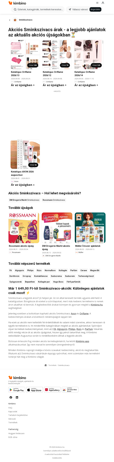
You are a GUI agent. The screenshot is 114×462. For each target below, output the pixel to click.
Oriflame (84, 313)
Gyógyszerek (15, 282)
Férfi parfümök (73, 282)
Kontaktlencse (41, 276)
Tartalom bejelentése (18, 415)
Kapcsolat (12, 411)
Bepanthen (30, 282)
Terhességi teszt (86, 276)
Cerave (83, 270)
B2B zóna (12, 437)
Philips (30, 270)
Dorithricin (14, 276)
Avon (73, 313)
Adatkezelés (57, 458)
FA (10, 270)
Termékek (12, 422)
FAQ (10, 407)
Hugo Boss (58, 282)
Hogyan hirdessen (16, 433)
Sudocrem (70, 276)
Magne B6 (94, 270)
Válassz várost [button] (80, 9)
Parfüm (73, 270)
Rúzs (39, 270)
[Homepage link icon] (45, 365)
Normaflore (50, 270)
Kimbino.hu (97, 304)
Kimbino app (82, 341)
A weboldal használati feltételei (57, 454)
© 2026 (57, 447)
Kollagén (63, 270)
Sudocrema (56, 276)
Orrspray (27, 276)
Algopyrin (19, 270)
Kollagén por (44, 282)
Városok (12, 419)
